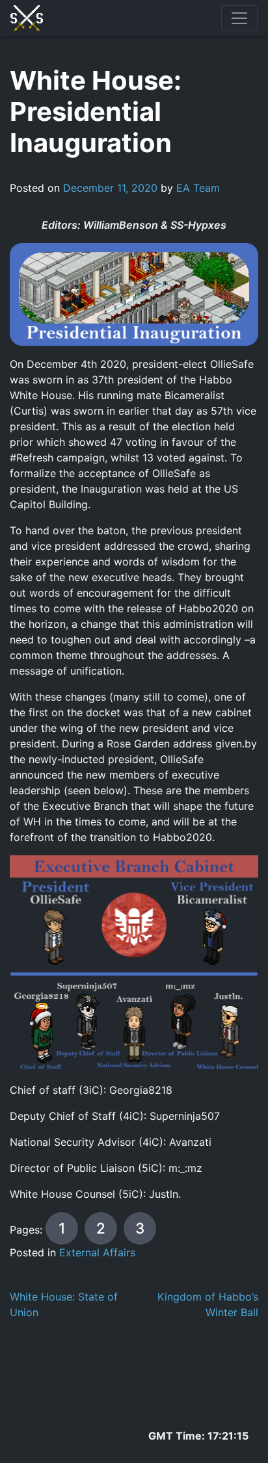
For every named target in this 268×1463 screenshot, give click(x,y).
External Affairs (97, 1252)
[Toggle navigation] (239, 18)
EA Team (198, 187)
